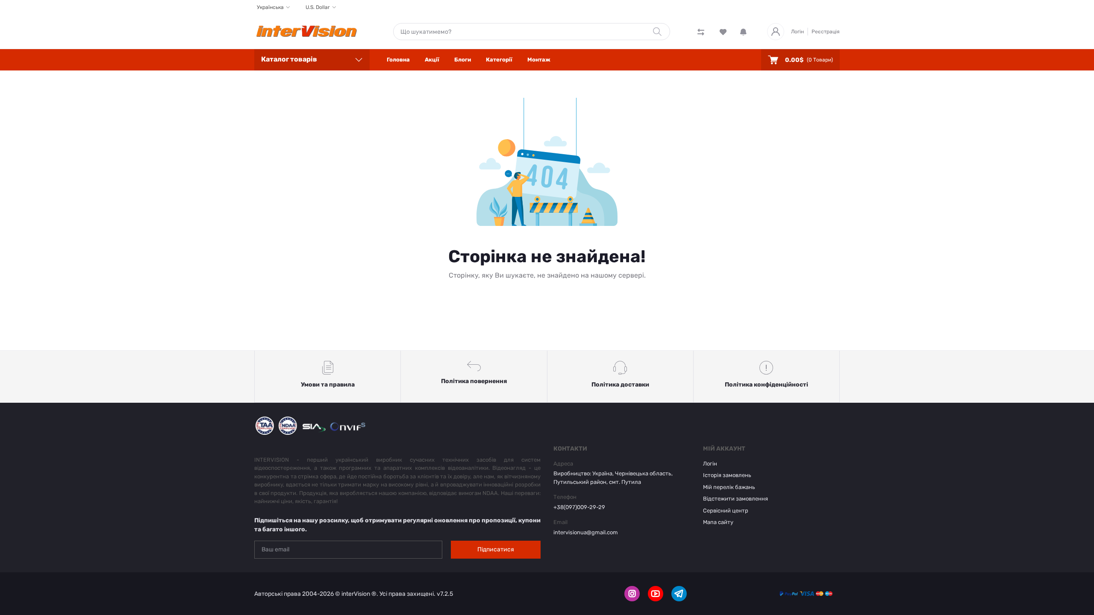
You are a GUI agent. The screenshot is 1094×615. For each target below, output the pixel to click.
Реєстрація (826, 32)
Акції (432, 59)
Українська (270, 7)
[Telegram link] (679, 593)
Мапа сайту (718, 522)
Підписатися (495, 549)
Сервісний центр (725, 510)
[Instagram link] (632, 593)
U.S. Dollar (318, 7)
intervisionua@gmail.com (585, 532)
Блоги (462, 59)
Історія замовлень (727, 475)
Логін (797, 32)
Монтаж (538, 59)
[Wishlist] (723, 31)
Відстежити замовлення (735, 498)
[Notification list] (743, 31)
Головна (398, 59)
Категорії (499, 59)
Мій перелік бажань (729, 487)
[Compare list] (700, 31)
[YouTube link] (655, 593)
